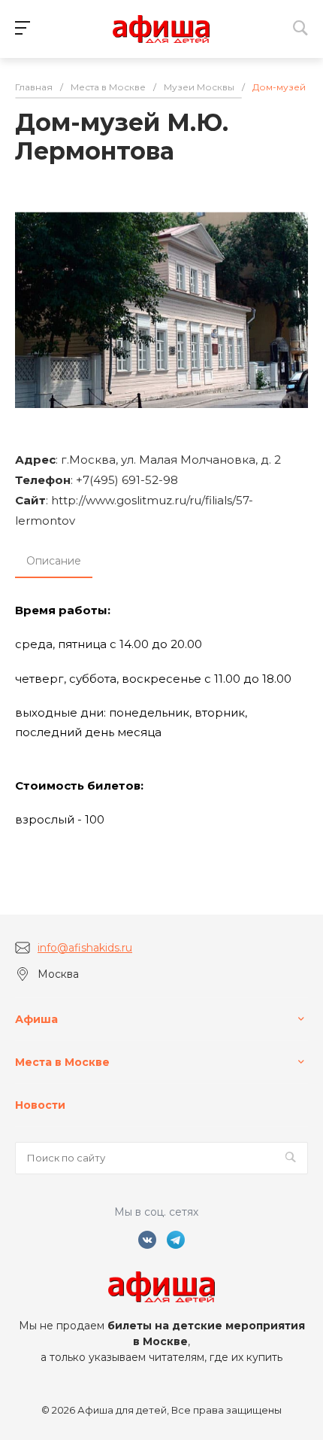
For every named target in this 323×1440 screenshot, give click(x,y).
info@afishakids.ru (85, 947)
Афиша (36, 1019)
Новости (40, 1105)
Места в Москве (62, 1062)
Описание (53, 561)
